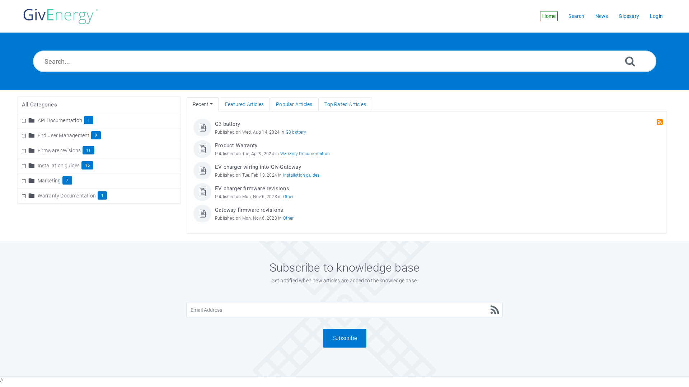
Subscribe (344, 338)
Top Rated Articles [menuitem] (345, 104)
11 (88, 150)
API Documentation (60, 120)
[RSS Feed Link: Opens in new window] (660, 122)
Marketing (49, 180)
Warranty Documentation (67, 196)
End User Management (64, 135)
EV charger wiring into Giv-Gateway (258, 167)
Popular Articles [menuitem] (294, 104)
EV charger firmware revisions (252, 188)
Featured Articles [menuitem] (244, 104)
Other (288, 196)
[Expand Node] (25, 120)
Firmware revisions (59, 150)
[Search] (630, 61)
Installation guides (59, 165)
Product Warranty (236, 145)
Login (656, 16)
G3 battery (227, 124)
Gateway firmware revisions (249, 210)
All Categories (39, 104)
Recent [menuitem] (200, 104)
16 (87, 165)
